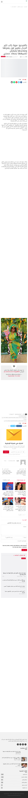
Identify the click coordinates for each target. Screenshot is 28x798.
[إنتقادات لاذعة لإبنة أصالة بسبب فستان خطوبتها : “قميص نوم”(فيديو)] (24, 765)
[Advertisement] (14, 29)
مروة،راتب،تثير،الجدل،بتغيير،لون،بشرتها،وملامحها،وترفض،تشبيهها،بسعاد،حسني (15, 420)
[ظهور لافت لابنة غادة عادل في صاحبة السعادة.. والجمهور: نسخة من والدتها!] (20, 486)
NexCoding (18, 795)
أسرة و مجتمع (24, 785)
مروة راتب (25, 419)
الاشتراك (6, 452)
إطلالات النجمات (24, 777)
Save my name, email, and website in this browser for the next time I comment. (15, 546)
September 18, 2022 (14, 376)
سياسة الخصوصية (6, 793)
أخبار (23, 414)
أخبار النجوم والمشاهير (18, 414)
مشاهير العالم (24, 782)
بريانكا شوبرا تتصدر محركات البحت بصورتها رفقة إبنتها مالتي (7, 472)
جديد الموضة (24, 788)
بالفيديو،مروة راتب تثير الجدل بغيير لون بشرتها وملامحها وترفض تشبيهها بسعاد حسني (14, 417)
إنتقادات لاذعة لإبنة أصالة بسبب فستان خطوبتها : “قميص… (14, 586)
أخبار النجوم (23, 558)
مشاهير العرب (3, 56)
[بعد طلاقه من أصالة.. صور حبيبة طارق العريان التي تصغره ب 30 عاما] (24, 759)
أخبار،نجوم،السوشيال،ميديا (22, 416)
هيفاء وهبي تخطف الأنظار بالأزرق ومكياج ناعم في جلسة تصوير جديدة (21, 473)
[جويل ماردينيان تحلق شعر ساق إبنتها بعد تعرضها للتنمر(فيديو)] (14, 564)
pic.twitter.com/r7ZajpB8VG (12, 372)
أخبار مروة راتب (11, 414)
